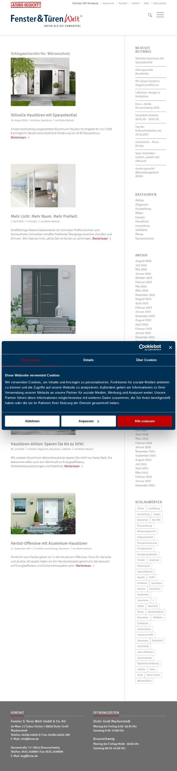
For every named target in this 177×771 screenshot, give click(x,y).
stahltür (141, 669)
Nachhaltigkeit (155, 611)
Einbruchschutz (145, 537)
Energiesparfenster (147, 554)
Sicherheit (157, 640)
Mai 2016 (141, 430)
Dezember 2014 (145, 485)
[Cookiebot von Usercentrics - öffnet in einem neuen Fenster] (142, 347)
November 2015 (145, 451)
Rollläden (158, 617)
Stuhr (152, 669)
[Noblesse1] (62, 514)
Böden (139, 213)
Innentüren (142, 226)
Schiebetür (143, 623)
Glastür (141, 577)
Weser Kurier (153, 674)
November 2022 (145, 316)
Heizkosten (143, 594)
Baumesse (142, 519)
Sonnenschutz (144, 238)
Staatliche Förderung (148, 663)
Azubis (157, 514)
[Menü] (160, 14)
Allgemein (43, 449)
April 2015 (141, 468)
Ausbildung (154, 508)
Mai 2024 (141, 286)
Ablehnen (32, 421)
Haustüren (46, 120)
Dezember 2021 (145, 337)
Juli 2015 (141, 464)
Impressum (108, 3)
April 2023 (141, 303)
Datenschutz (159, 3)
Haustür (141, 588)
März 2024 (141, 290)
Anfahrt (136, 3)
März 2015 (141, 472)
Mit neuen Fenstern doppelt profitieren (147, 83)
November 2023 (145, 295)
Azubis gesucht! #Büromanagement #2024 (147, 172)
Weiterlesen (18, 137)
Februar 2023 (143, 307)
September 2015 (145, 455)
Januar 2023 (143, 312)
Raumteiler (143, 617)
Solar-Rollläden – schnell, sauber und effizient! (147, 157)
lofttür (140, 606)
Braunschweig (144, 525)
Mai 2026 (141, 269)
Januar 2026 (143, 274)
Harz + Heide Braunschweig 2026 (147, 106)
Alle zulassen (145, 421)
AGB (146, 3)
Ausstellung (51, 548)
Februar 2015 (143, 477)
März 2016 (141, 439)
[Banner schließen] (170, 347)
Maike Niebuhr (66, 120)
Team (140, 674)
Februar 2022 (143, 329)
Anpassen (86, 421)
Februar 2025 (143, 282)
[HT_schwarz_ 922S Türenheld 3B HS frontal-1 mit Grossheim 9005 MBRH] (62, 82)
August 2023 (143, 299)
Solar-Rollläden (145, 652)
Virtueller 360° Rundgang (85, 3)
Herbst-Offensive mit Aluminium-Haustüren (49, 543)
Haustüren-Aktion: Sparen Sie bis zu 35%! (47, 444)
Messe (139, 234)
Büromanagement (146, 531)
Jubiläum (66, 449)
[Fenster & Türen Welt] (49, 20)
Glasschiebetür (145, 571)
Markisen (153, 606)
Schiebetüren (144, 629)
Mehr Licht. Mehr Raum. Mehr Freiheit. (44, 216)
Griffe (152, 577)
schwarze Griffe (145, 634)
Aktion (36, 120)
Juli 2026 (141, 265)
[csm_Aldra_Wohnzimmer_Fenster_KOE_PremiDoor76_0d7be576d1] (62, 185)
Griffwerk (142, 583)
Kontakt (123, 3)
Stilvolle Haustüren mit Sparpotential (44, 115)
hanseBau (156, 583)
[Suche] (150, 15)
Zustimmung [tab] (30, 360)
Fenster (33, 221)
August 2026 (143, 261)
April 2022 (141, 324)
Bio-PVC (156, 519)
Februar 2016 (143, 443)
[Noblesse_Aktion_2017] (62, 299)
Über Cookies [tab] (146, 360)
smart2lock (143, 646)
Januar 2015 (143, 481)
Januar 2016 (143, 447)
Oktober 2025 (143, 278)
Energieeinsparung (147, 542)
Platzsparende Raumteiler (144, 72)
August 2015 (143, 460)
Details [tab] (88, 360)
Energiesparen (144, 548)
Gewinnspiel (143, 565)
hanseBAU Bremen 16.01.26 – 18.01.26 (147, 117)
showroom (142, 640)
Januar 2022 (143, 333)
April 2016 (141, 434)
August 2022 (143, 320)
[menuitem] (85, 3)
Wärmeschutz (144, 680)
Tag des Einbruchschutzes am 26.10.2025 (148, 130)
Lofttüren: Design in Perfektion (147, 94)
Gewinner (154, 560)
